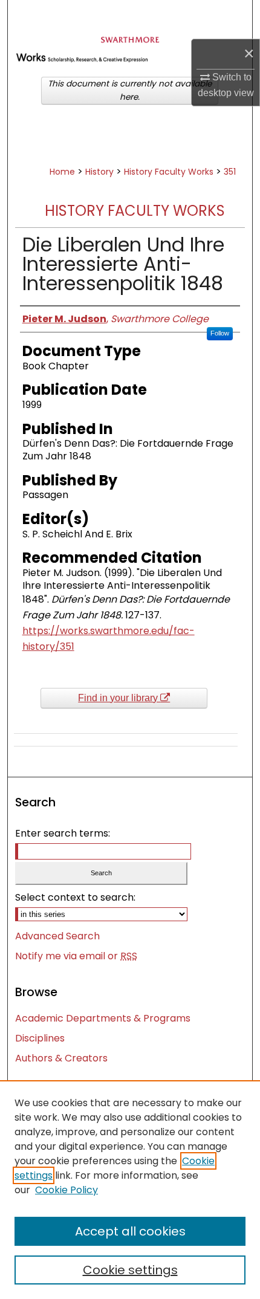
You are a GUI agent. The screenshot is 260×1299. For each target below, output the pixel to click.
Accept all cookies (130, 1231)
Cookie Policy (66, 1190)
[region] (130, 1189)
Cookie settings (130, 1270)
